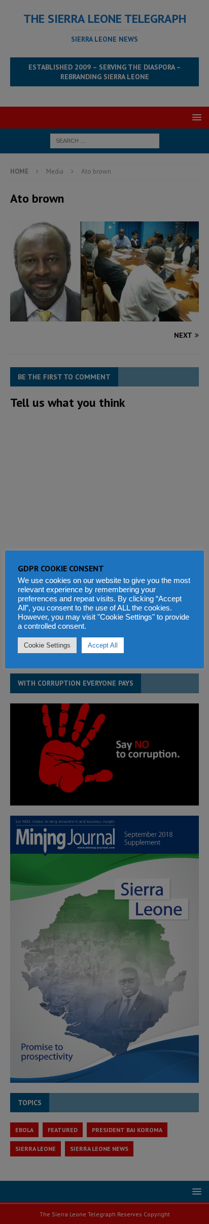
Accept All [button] (103, 645)
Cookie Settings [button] (47, 645)
